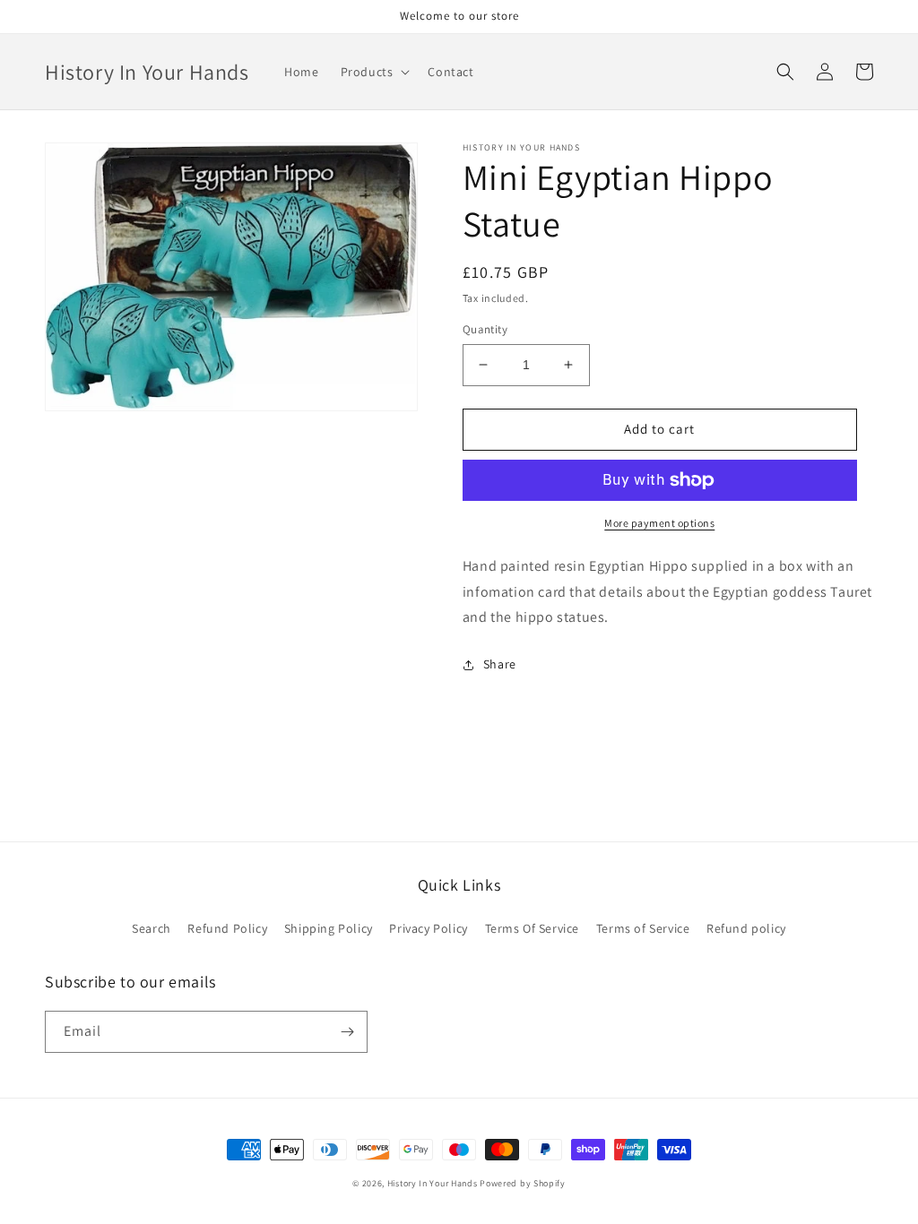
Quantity (485, 329)
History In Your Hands (432, 1183)
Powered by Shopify (523, 1183)
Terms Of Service (532, 928)
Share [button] (499, 664)
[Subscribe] (347, 1032)
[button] (374, 72)
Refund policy (746, 928)
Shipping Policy (328, 928)
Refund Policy (227, 928)
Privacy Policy (428, 928)
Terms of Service (643, 928)
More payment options (659, 523)
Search (151, 928)
